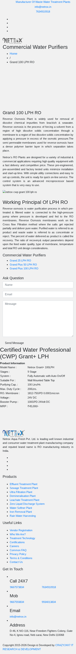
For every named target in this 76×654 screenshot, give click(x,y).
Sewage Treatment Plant (24, 487)
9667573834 (17, 587)
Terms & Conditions (21, 558)
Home (13, 53)
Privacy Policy (18, 554)
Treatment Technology (22, 538)
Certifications (17, 542)
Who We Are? (18, 534)
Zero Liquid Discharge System (27, 503)
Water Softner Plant (21, 507)
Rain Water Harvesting (23, 515)
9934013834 (49, 601)
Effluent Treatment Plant (23, 484)
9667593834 (17, 601)
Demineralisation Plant (23, 495)
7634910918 (43, 11)
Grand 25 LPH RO (20, 260)
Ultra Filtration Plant (21, 491)
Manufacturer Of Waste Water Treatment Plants (43, 1)
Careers (14, 546)
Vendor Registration (21, 530)
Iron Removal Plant (21, 511)
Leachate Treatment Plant (24, 499)
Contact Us (16, 561)
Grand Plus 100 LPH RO (24, 268)
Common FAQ (18, 550)
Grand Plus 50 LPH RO (23, 264)
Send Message (14, 342)
